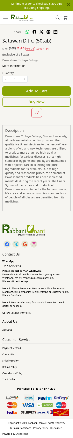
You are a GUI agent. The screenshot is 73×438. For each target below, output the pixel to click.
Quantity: (8, 73)
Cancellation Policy (12, 373)
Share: (18, 32)
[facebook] (34, 31)
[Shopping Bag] (64, 17)
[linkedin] (55, 31)
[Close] (68, 4)
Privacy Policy (40, 428)
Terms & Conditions (20, 428)
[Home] (22, 17)
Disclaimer (56, 428)
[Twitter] (16, 244)
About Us (7, 329)
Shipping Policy (10, 360)
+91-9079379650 (11, 266)
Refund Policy (9, 367)
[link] (57, 17)
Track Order (8, 379)
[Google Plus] (25, 244)
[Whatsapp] (27, 31)
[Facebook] (7, 244)
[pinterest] (48, 31)
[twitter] (41, 31)
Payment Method (11, 348)
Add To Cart (36, 91)
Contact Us (8, 354)
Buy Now (36, 101)
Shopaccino (22, 433)
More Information (14, 66)
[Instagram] (34, 244)
